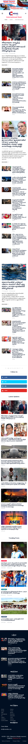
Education (12, 715)
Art (1, 715)
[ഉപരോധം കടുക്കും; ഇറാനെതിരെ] (14, 129)
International (4, 714)
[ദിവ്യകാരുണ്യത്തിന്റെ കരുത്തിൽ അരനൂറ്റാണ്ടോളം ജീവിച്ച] (6, 110)
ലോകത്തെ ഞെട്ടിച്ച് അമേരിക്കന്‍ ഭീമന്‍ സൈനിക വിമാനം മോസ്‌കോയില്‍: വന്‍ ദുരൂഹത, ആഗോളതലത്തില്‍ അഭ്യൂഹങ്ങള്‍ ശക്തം (17, 661)
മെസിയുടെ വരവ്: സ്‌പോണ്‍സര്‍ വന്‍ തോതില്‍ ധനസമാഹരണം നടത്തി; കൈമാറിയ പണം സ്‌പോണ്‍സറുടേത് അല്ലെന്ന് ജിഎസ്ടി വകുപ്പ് (14, 564)
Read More (4, 65)
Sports (11, 712)
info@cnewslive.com (6, 729)
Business (12, 714)
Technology (13, 720)
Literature (3, 719)
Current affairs (4, 720)
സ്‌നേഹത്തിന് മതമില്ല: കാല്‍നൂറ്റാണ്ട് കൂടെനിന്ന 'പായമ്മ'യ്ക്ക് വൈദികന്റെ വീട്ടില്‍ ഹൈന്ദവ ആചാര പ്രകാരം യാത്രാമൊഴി (17, 650)
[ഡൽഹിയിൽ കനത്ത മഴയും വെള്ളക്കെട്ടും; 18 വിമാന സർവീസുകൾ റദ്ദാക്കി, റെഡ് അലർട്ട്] (14, 474)
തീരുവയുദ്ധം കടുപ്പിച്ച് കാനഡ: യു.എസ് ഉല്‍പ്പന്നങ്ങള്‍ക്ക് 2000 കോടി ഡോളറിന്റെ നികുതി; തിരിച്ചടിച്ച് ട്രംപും (13, 47)
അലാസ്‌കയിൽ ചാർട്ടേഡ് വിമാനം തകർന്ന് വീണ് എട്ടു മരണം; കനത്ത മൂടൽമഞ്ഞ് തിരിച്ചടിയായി (13, 285)
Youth (11, 717)
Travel (11, 710)
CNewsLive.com (16, 738)
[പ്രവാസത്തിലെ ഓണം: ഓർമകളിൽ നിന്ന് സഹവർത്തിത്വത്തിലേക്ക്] (14, 606)
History (11, 709)
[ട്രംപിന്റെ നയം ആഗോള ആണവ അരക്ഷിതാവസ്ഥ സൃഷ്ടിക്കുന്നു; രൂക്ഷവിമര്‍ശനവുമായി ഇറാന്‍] (6, 226)
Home (6, 19)
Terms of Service (6, 741)
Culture (2, 717)
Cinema (12, 719)
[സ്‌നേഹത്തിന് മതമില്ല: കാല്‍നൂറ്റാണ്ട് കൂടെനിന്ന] (14, 429)
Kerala (2, 710)
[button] (4, 13)
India (2, 712)
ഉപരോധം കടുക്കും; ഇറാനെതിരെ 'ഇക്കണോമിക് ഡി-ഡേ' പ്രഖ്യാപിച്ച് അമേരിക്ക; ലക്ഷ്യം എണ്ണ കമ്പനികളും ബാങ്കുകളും (14, 142)
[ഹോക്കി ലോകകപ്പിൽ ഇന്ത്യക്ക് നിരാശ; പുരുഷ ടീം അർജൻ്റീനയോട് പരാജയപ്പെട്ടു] (14, 578)
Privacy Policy (16, 741)
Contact (24, 741)
